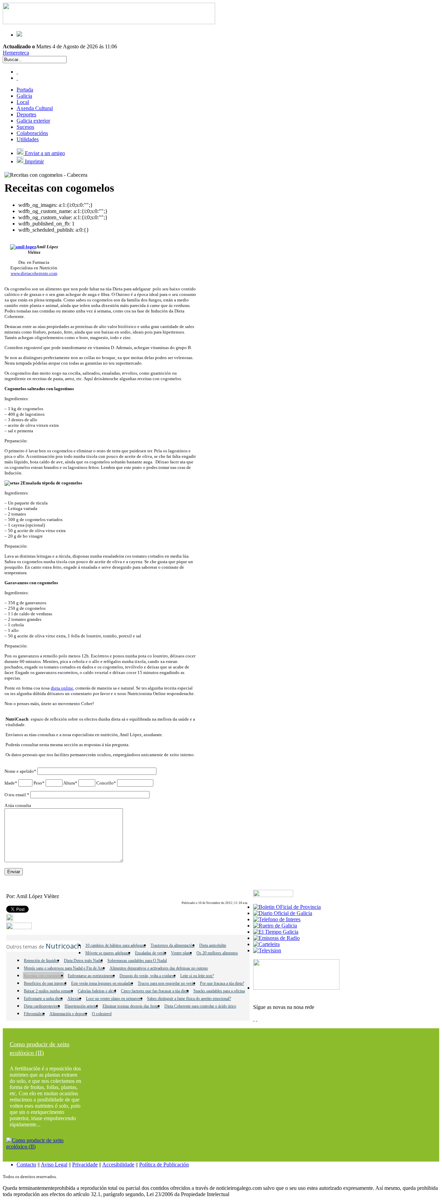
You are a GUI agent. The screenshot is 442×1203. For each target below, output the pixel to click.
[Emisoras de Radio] (276, 938)
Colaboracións (32, 133)
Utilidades (28, 139)
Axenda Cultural (35, 108)
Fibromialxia (34, 1013)
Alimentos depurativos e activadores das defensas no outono (158, 968)
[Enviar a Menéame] (9, 919)
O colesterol (102, 1013)
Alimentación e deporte (68, 1013)
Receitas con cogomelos (43, 975)
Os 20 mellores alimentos (217, 953)
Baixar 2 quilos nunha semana (48, 991)
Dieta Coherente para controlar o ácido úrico (200, 1006)
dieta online (62, 688)
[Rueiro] (275, 925)
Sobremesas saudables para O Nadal (137, 960)
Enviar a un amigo (44, 153)
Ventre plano (181, 953)
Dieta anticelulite (212, 945)
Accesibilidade (118, 1164)
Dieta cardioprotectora (42, 1006)
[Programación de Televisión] (267, 950)
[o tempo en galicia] (275, 932)
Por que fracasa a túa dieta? (222, 983)
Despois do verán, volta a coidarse (147, 975)
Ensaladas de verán (150, 953)
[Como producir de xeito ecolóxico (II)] (46, 1146)
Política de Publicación (164, 1164)
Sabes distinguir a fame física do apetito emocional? (189, 998)
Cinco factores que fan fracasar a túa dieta (155, 991)
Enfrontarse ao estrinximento (91, 975)
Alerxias (74, 998)
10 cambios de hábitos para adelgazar (115, 945)
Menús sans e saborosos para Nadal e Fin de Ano (64, 968)
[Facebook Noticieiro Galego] (17, 72)
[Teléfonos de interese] (276, 919)
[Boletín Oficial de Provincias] (287, 907)
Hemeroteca (16, 53)
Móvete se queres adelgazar (107, 953)
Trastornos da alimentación (172, 945)
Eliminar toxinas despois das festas (131, 1006)
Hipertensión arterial (81, 1006)
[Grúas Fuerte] (109, 22)
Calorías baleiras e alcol (97, 991)
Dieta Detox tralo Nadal (83, 960)
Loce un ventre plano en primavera (114, 998)
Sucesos (25, 127)
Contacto (26, 1164)
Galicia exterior (33, 121)
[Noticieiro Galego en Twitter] (17, 78)
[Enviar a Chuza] (19, 927)
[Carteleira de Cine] (266, 944)
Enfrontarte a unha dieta (43, 998)
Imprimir (33, 161)
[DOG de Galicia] (282, 913)
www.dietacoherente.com (34, 273)
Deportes (26, 114)
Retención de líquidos (41, 960)
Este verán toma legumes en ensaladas (102, 983)
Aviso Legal (54, 1164)
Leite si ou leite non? (197, 975)
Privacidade (85, 1164)
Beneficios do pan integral (45, 983)
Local (23, 102)
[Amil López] (23, 246)
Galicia (24, 96)
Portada (25, 90)
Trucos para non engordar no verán (166, 983)
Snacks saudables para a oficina (219, 991)
